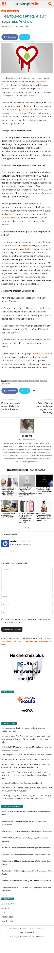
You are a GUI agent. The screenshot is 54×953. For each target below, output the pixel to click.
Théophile (8, 26)
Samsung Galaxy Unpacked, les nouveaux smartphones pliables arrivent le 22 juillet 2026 (27, 492)
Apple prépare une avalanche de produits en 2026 (8, 515)
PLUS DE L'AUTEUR (37, 470)
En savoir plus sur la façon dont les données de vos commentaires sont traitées (26, 641)
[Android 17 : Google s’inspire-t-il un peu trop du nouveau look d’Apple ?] (44, 481)
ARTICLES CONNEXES (17, 470)
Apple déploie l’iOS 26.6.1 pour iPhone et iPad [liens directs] (26, 755)
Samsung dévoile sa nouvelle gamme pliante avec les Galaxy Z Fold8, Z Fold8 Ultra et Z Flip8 (9, 491)
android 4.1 (12, 381)
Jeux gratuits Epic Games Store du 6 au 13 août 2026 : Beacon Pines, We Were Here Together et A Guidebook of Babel (25, 775)
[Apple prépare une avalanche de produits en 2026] (9, 506)
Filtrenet (5, 912)
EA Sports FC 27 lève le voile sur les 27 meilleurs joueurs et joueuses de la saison (26, 748)
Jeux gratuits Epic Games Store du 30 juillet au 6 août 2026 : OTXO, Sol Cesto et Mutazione (26, 789)
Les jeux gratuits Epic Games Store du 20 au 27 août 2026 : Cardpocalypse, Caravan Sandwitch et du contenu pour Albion (26, 739)
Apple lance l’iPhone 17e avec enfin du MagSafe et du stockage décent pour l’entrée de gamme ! (26, 517)
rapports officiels (9, 218)
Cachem (5, 908)
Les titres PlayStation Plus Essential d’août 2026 (21, 783)
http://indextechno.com (27, 440)
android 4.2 (23, 381)
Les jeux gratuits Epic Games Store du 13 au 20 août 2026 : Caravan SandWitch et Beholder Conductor (26, 765)
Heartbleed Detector (42, 353)
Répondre (13, 551)
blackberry (34, 381)
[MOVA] (27, 710)
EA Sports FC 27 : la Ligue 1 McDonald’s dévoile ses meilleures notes (23, 729)
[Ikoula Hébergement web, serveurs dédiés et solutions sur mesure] (27, 699)
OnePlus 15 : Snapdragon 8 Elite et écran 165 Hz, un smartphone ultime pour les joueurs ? (43, 516)
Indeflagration (7, 917)
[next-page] (28, 527)
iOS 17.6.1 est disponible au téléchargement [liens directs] (29, 848)
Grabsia (4, 881)
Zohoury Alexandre (8, 887)
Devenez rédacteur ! (36, 929)
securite (6, 383)
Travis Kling (5, 821)
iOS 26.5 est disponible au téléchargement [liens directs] (32, 831)
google (43, 381)
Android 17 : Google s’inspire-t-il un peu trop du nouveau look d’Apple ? (44, 490)
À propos (13, 929)
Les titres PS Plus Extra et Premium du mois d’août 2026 (25, 759)
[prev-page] (25, 527)
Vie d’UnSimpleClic (27, 932)
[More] (34, 37)
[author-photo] (27, 426)
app (3, 11)
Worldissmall (7, 921)
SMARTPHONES (13, 11)
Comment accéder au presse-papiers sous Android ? (31, 881)
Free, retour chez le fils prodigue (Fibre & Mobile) (32, 854)
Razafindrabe (6, 871)
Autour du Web (8, 904)
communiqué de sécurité (22, 109)
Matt (3, 811)
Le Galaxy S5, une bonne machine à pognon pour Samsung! (44, 408)
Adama (4, 831)
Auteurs (23, 929)
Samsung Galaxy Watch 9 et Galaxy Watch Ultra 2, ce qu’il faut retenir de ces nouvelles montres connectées (26, 797)
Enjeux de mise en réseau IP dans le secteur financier (10, 406)
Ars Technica (27, 249)
